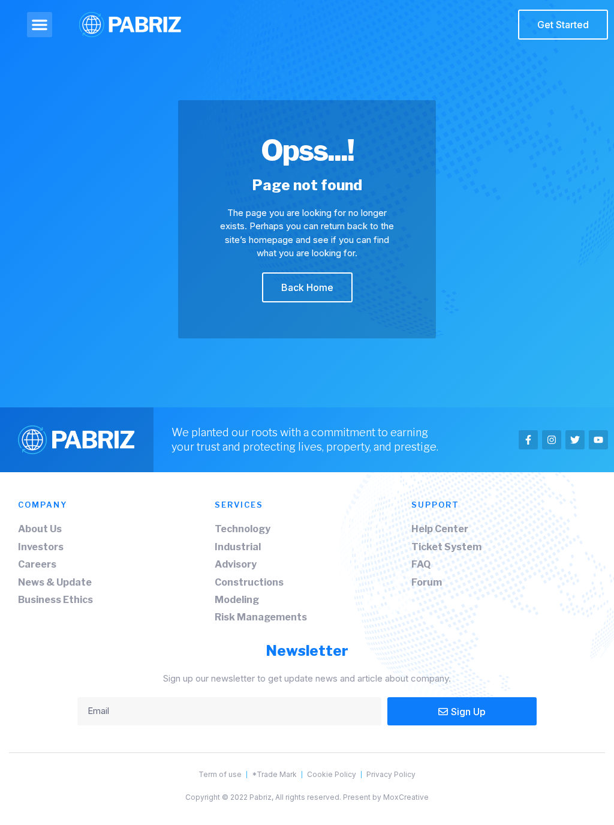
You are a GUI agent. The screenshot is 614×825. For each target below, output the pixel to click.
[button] (39, 24)
